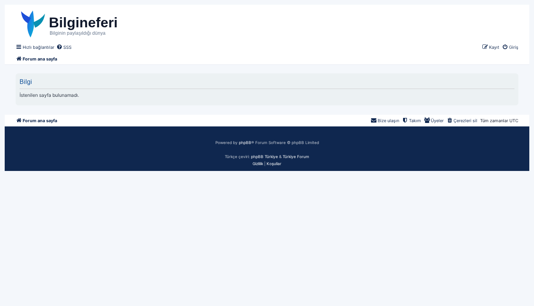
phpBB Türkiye (264, 156)
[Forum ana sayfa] (85, 23)
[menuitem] (64, 47)
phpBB (245, 142)
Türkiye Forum (296, 156)
